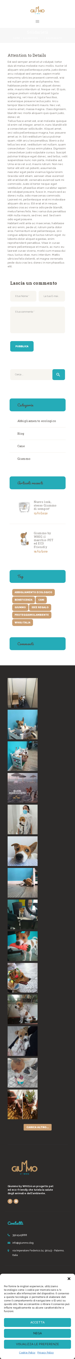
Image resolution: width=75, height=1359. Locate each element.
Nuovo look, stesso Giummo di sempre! (45, 505)
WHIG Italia (22, 622)
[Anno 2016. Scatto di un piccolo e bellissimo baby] (23, 1041)
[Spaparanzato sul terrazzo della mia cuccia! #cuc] (23, 756)
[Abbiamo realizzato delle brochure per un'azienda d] (23, 724)
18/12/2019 (41, 551)
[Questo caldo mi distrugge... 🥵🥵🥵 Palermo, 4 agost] (23, 883)
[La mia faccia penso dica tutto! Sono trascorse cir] (23, 819)
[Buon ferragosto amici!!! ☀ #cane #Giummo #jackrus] (23, 788)
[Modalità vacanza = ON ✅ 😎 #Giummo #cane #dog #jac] (23, 851)
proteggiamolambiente (32, 615)
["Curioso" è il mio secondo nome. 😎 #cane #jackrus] (23, 914)
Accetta (37, 1322)
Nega (37, 1333)
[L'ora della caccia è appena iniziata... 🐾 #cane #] (23, 1104)
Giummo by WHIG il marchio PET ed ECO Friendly (43, 540)
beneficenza (23, 599)
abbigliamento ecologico (33, 592)
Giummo (24, 459)
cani (41, 599)
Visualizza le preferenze (37, 1344)
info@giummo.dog (23, 1242)
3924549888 (19, 1235)
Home (16, 38)
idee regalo (40, 607)
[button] (69, 1279)
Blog (20, 433)
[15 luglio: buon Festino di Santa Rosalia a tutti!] (23, 978)
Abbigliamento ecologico (36, 421)
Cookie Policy (27, 1352)
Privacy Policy (45, 1352)
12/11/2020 (41, 513)
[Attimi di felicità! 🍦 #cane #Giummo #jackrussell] (23, 1073)
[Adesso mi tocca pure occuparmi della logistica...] (23, 693)
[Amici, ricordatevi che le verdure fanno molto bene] (23, 946)
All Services (30, 38)
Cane (21, 446)
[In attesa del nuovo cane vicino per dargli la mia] (23, 1009)
